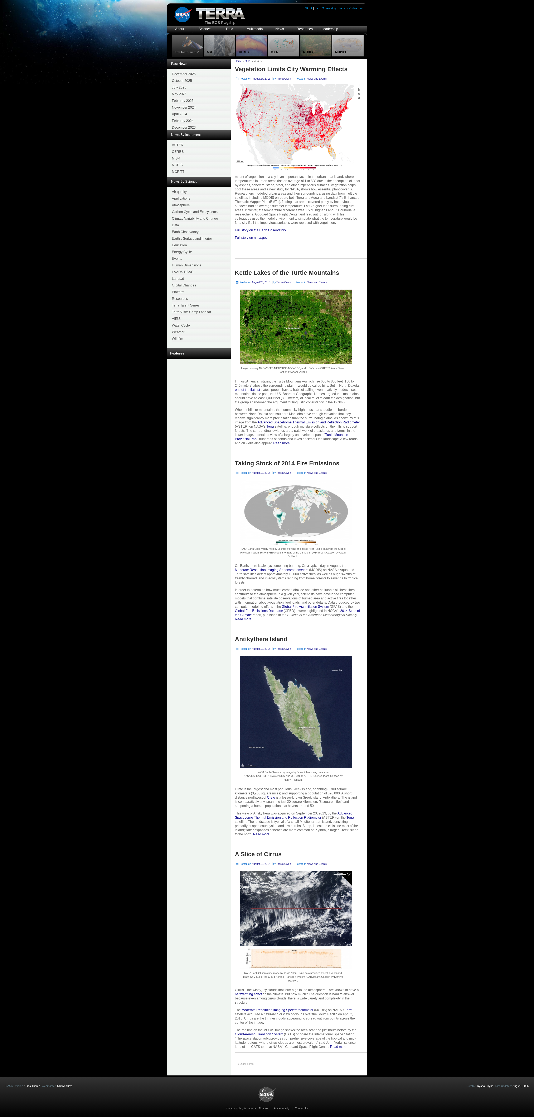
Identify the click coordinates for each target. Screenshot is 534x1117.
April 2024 (179, 114)
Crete (271, 797)
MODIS (177, 165)
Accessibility (281, 1108)
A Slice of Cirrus (258, 854)
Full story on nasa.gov (251, 237)
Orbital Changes (184, 285)
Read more (281, 443)
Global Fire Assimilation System (305, 606)
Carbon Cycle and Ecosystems (195, 212)
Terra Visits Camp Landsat (191, 312)
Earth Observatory (326, 8)
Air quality (179, 192)
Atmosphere (181, 205)
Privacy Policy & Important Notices (247, 1108)
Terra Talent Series (186, 305)
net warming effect (248, 994)
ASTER (177, 145)
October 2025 (182, 80)
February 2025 (183, 101)
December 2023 (184, 127)
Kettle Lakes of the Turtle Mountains (287, 272)
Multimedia (255, 29)
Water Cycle (181, 325)
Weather (178, 332)
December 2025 (184, 74)
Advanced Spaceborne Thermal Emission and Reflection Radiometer (309, 422)
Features (177, 353)
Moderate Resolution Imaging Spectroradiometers (271, 570)
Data (229, 29)
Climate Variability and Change (195, 218)
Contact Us (302, 1108)
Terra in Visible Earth (351, 8)
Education (179, 245)
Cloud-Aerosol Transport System (259, 1034)
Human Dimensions (186, 265)
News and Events (317, 78)
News (279, 29)
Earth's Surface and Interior (192, 238)
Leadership (329, 29)
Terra (270, 426)
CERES (178, 151)
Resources (305, 29)
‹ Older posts (246, 1063)
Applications (181, 198)
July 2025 (179, 87)
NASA (308, 8)
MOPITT (178, 172)
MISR (176, 158)
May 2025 (179, 94)
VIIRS (176, 318)
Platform (178, 292)
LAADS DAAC (183, 272)
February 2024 (183, 121)
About (179, 29)
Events (177, 258)
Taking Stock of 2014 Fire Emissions (287, 463)
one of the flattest (247, 389)
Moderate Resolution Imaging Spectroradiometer (277, 1010)
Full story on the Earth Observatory (260, 230)
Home (238, 61)
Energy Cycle (182, 252)
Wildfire (177, 339)
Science (205, 29)
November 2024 (184, 107)
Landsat (178, 278)
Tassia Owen (283, 78)
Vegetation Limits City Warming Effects (291, 69)
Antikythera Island (261, 639)
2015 (248, 61)
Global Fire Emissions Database (259, 611)
